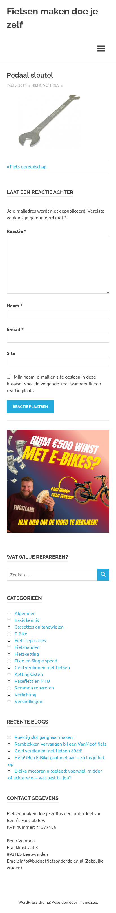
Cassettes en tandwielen (39, 626)
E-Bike (21, 633)
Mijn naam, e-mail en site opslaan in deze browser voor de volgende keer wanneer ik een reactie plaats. (54, 383)
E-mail (15, 329)
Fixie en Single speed (36, 660)
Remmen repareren (34, 687)
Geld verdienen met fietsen (42, 667)
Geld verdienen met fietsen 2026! (48, 750)
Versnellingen (28, 701)
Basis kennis (27, 620)
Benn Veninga (46, 85)
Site (11, 353)
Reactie (16, 231)
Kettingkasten (29, 674)
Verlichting (25, 694)
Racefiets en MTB (32, 681)
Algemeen (25, 613)
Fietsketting (27, 653)
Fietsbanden (27, 647)
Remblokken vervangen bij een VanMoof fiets (60, 743)
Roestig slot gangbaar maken (44, 737)
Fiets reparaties (30, 640)
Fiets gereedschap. (29, 166)
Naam (15, 305)
